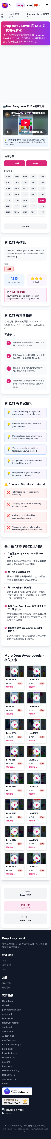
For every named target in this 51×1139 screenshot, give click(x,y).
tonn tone (7, 1066)
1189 (8, 176)
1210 (16, 200)
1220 (16, 212)
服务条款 (6, 987)
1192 (33, 176)
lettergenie (7, 1018)
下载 (4, 969)
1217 (33, 206)
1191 (25, 176)
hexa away (7, 1048)
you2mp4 (7, 1027)
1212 (33, 200)
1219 (8, 212)
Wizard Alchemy (10, 1070)
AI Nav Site (8, 1035)
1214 (8, 206)
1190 (16, 176)
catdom (6, 1061)
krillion (5, 1083)
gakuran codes (10, 1079)
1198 (42, 182)
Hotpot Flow (8, 1057)
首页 (4, 960)
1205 (16, 194)
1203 (42, 188)
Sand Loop (7, 1001)
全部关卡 (25, 226)
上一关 (16, 163)
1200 (16, 188)
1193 (42, 176)
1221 (25, 212)
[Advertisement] (25, 73)
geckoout (7, 1014)
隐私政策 (6, 983)
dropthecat (7, 1031)
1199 (8, 188)
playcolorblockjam (11, 1009)
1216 (25, 206)
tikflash (6, 1005)
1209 (8, 200)
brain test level (9, 1053)
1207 (33, 194)
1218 (42, 206)
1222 (33, 212)
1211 (25, 200)
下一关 (35, 163)
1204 (8, 194)
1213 (42, 200)
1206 (25, 194)
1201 (25, 188)
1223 (42, 212)
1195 (16, 182)
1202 (33, 188)
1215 (16, 206)
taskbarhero (8, 1075)
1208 (41, 194)
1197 (33, 182)
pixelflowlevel (9, 1040)
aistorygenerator (10, 1022)
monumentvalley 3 (11, 1044)
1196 (25, 182)
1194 (8, 182)
